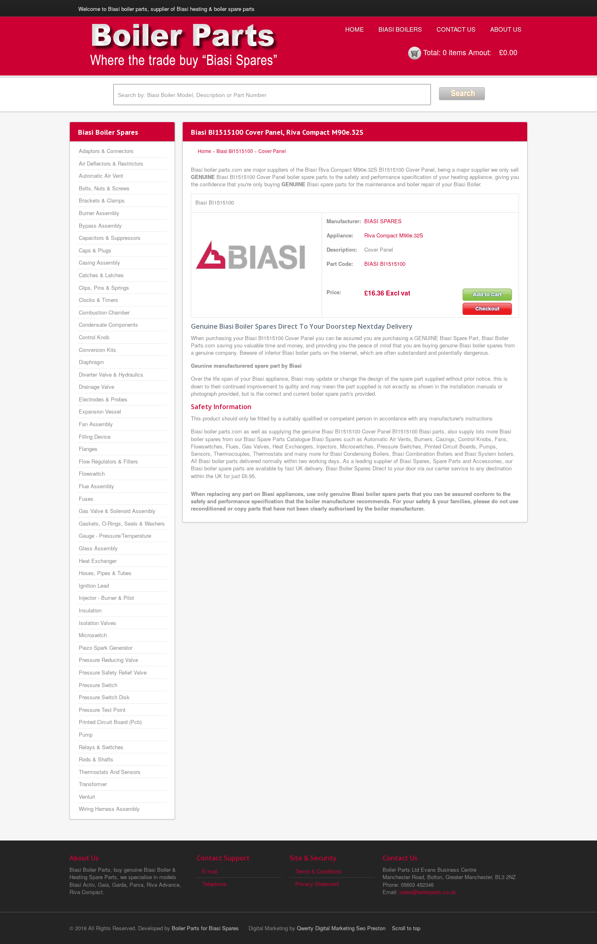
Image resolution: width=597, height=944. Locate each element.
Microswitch (93, 635)
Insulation (90, 610)
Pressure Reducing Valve (108, 660)
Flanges (88, 449)
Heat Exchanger (98, 561)
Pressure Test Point (102, 709)
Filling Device (94, 436)
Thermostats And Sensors (110, 772)
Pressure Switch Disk (104, 697)
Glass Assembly (98, 548)
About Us (505, 29)
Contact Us (456, 29)
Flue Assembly (96, 486)
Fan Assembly (96, 424)
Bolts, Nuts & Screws (104, 188)
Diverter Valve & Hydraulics (111, 374)
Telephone (214, 884)
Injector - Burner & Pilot (106, 597)
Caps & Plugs (95, 250)
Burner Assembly (99, 213)
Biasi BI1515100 (234, 150)
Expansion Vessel (100, 411)
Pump (86, 734)
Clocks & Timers (98, 300)
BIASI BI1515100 (384, 263)
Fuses (86, 498)
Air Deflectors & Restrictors (111, 163)
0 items (454, 52)
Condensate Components (108, 324)
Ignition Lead (94, 585)
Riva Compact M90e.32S (393, 235)
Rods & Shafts (96, 759)
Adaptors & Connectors (106, 151)
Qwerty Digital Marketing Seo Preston (341, 928)
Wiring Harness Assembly (109, 809)
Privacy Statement (317, 884)
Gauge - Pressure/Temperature (115, 535)
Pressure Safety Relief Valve (113, 672)
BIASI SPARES (383, 221)
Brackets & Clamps (102, 200)
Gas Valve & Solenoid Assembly (117, 511)
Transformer (93, 784)
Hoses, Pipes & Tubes (105, 573)
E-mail (209, 871)
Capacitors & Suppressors (110, 237)
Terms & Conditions (318, 871)
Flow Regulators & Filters (108, 461)
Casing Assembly (99, 262)
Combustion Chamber (104, 312)
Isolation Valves (97, 623)
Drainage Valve (96, 386)
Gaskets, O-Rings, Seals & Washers (122, 523)
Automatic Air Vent (101, 175)
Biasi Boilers (400, 29)
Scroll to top (406, 928)
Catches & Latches (101, 275)
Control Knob (94, 337)
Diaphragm (91, 362)
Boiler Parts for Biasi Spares (205, 928)
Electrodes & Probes (103, 399)
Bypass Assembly (100, 225)
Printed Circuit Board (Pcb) (110, 722)
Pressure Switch (98, 685)
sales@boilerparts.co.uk (427, 892)
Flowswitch (92, 473)
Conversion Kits (97, 349)
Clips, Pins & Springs (104, 287)
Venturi (87, 796)
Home (354, 29)
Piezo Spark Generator (105, 647)
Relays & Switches (101, 747)
